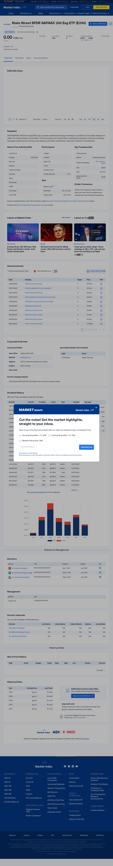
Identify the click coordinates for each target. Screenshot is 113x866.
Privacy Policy (77, 455)
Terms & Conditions (62, 455)
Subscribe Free (86, 447)
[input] (48, 447)
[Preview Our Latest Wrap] (28, 453)
